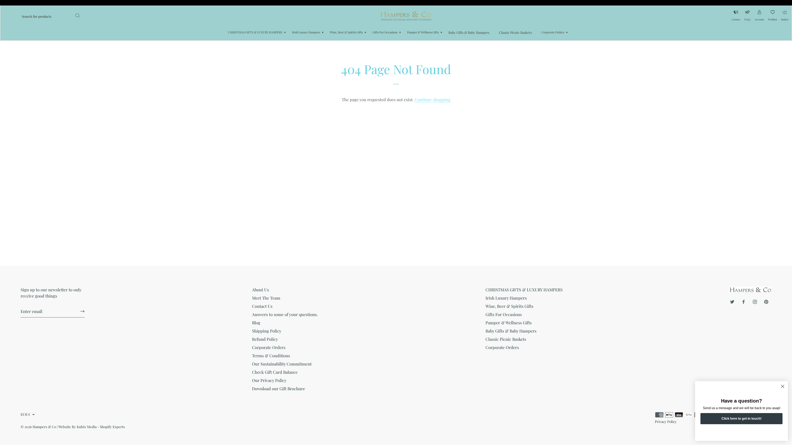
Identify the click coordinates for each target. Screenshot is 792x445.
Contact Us (262, 306)
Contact (736, 19)
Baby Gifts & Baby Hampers (468, 32)
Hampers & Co (44, 426)
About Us (260, 289)
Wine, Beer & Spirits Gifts (346, 32)
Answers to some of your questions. (285, 314)
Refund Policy (265, 339)
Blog (256, 322)
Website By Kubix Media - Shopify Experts (91, 426)
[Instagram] (755, 301)
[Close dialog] (782, 386)
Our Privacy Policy (269, 380)
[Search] (77, 16)
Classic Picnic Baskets (515, 32)
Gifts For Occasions (384, 32)
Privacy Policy (666, 421)
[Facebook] (743, 301)
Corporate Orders (552, 32)
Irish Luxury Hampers (306, 32)
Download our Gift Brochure (278, 388)
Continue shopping (432, 99)
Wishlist (772, 19)
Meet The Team (266, 298)
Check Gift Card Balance (275, 372)
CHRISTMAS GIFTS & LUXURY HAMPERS (255, 32)
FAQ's (747, 19)
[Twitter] (732, 301)
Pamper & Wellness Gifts (423, 32)
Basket (784, 15)
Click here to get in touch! (741, 418)
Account (759, 19)
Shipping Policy (266, 331)
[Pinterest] (766, 301)
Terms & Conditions (271, 355)
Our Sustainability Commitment (282, 364)
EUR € (25, 414)
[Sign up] (82, 311)
